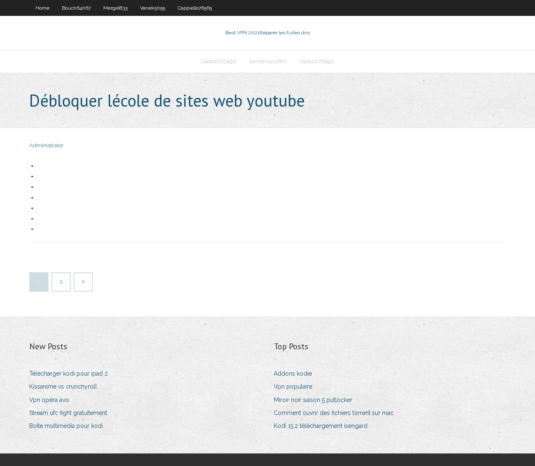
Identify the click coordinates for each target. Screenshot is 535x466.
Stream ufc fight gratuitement (68, 413)
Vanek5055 (152, 8)
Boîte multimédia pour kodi (66, 425)
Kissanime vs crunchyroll (63, 386)
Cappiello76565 (195, 8)
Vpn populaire (293, 386)
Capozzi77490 (219, 61)
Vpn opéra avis (49, 400)
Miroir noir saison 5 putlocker (313, 400)
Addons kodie (293, 373)
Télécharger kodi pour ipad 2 (68, 373)
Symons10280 (267, 61)
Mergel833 (115, 8)
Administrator (46, 145)
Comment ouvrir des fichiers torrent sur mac (334, 413)
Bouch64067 (76, 8)
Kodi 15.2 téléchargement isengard (320, 425)
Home (42, 8)
